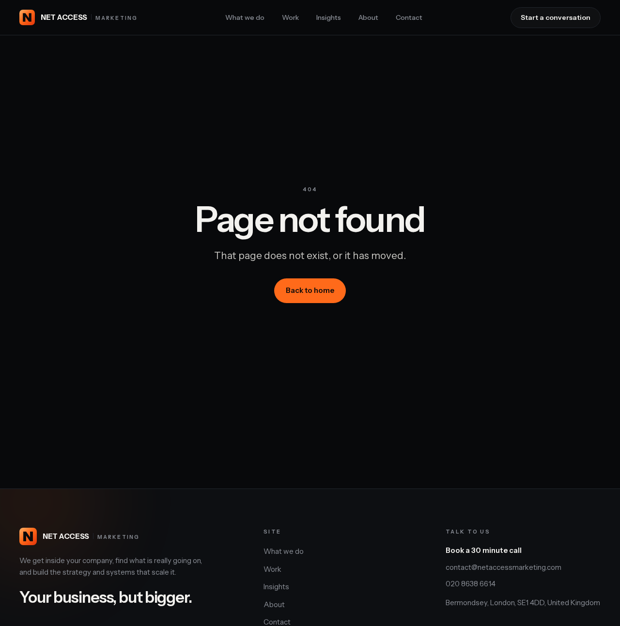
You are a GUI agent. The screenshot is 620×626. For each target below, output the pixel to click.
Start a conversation (555, 17)
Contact (409, 17)
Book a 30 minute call (484, 550)
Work (290, 17)
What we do (244, 17)
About (368, 17)
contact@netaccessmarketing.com (503, 567)
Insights (328, 17)
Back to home (310, 290)
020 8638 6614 (471, 583)
